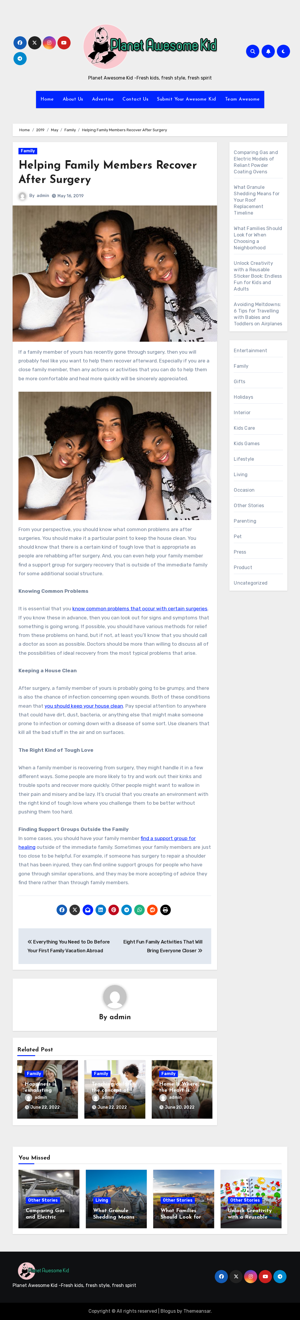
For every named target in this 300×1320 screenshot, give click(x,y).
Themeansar (197, 1311)
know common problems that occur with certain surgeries (139, 608)
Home (47, 99)
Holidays (243, 397)
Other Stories (249, 505)
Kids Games (247, 443)
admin (43, 195)
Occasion (244, 490)
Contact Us (135, 99)
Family (28, 150)
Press (240, 552)
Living (241, 474)
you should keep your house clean (84, 706)
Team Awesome (242, 99)
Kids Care (244, 428)
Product (243, 567)
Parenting (245, 521)
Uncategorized (250, 583)
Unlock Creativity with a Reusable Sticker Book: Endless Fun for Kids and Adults (258, 276)
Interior (242, 412)
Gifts (239, 381)
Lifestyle (244, 459)
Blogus (168, 1311)
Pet (238, 536)
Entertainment (250, 350)
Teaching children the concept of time (113, 1091)
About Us (73, 99)
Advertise (103, 99)
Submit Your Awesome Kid (186, 99)
